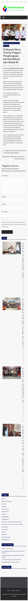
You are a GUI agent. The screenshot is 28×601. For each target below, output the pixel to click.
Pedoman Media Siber (16, 590)
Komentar (5, 175)
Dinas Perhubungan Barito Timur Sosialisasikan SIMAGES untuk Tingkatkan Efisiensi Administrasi (23, 323)
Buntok (3, 499)
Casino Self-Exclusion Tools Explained (11, 559)
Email (4, 204)
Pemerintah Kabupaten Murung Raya (11, 43)
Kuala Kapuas (5, 509)
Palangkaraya (5, 516)
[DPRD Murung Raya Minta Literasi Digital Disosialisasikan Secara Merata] (12, 269)
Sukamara (4, 534)
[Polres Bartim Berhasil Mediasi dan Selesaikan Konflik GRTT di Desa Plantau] (12, 394)
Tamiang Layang (6, 537)
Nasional (4, 514)
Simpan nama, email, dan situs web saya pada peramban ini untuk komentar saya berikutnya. (14, 224)
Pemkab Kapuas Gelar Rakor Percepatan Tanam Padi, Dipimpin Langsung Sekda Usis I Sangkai (23, 449)
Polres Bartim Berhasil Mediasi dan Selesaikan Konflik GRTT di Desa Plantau (23, 386)
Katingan (4, 506)
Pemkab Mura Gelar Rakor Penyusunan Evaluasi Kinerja (13, 158)
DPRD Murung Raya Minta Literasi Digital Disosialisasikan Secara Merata (23, 260)
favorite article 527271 (7, 548)
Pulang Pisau (5, 527)
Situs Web (4, 212)
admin (5, 65)
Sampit (3, 532)
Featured (4, 504)
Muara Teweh (5, 511)
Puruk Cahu (6, 45)
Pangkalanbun (5, 519)
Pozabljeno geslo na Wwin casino (10, 562)
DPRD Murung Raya (7, 501)
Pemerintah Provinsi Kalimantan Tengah (12, 524)
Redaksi (8, 590)
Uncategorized (5, 539)
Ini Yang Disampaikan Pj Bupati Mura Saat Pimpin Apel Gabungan (15, 152)
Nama (4, 197)
